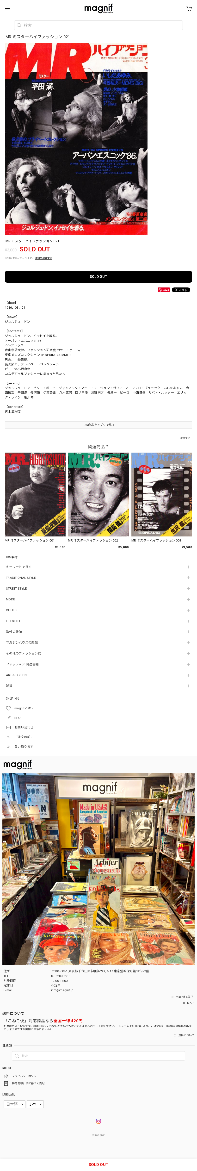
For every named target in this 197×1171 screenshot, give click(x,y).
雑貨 (9, 686)
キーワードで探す (18, 567)
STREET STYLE (16, 588)
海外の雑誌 (14, 632)
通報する (185, 438)
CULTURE (12, 610)
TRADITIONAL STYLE (21, 577)
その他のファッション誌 (23, 653)
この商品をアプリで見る (98, 425)
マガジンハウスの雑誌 (22, 642)
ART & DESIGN (16, 675)
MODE (10, 599)
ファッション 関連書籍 (22, 664)
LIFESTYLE (13, 621)
